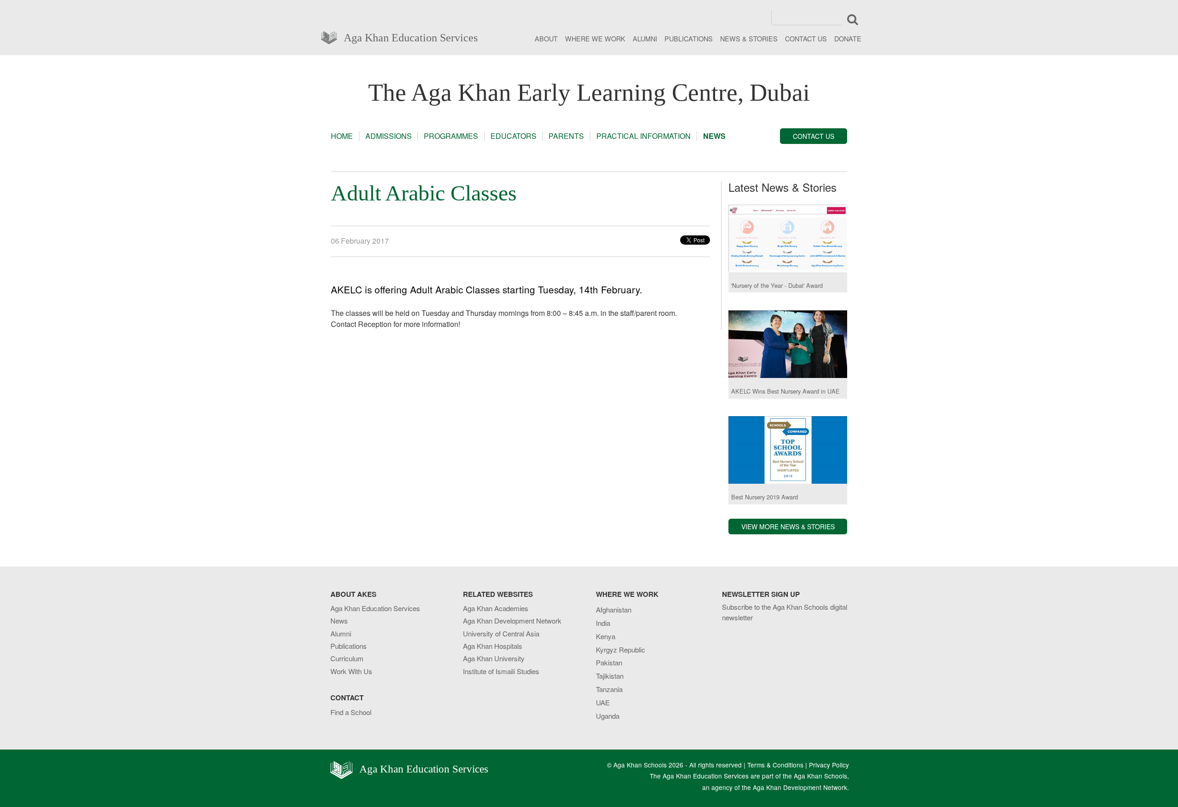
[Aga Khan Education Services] (332, 36)
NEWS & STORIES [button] (749, 38)
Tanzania (609, 689)
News (339, 620)
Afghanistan (613, 609)
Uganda (607, 716)
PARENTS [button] (566, 136)
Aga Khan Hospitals (492, 646)
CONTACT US (806, 38)
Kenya (605, 636)
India (603, 623)
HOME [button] (342, 136)
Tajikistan (610, 676)
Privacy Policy (829, 764)
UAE (603, 702)
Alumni (340, 633)
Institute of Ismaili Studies (501, 671)
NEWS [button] (714, 136)
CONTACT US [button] (813, 136)
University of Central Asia (501, 633)
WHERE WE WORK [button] (595, 38)
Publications (348, 646)
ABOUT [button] (546, 38)
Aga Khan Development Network (512, 620)
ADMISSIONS (388, 136)
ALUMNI (645, 38)
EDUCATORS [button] (514, 136)
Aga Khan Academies (495, 608)
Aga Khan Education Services (411, 37)
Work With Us (351, 671)
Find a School (350, 712)
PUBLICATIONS (688, 38)
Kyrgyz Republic (620, 649)
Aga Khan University (494, 658)
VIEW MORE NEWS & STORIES (788, 526)
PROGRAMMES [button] (451, 136)
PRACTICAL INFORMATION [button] (643, 136)
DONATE (847, 38)
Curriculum (347, 658)
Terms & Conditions (775, 764)
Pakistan (609, 662)
